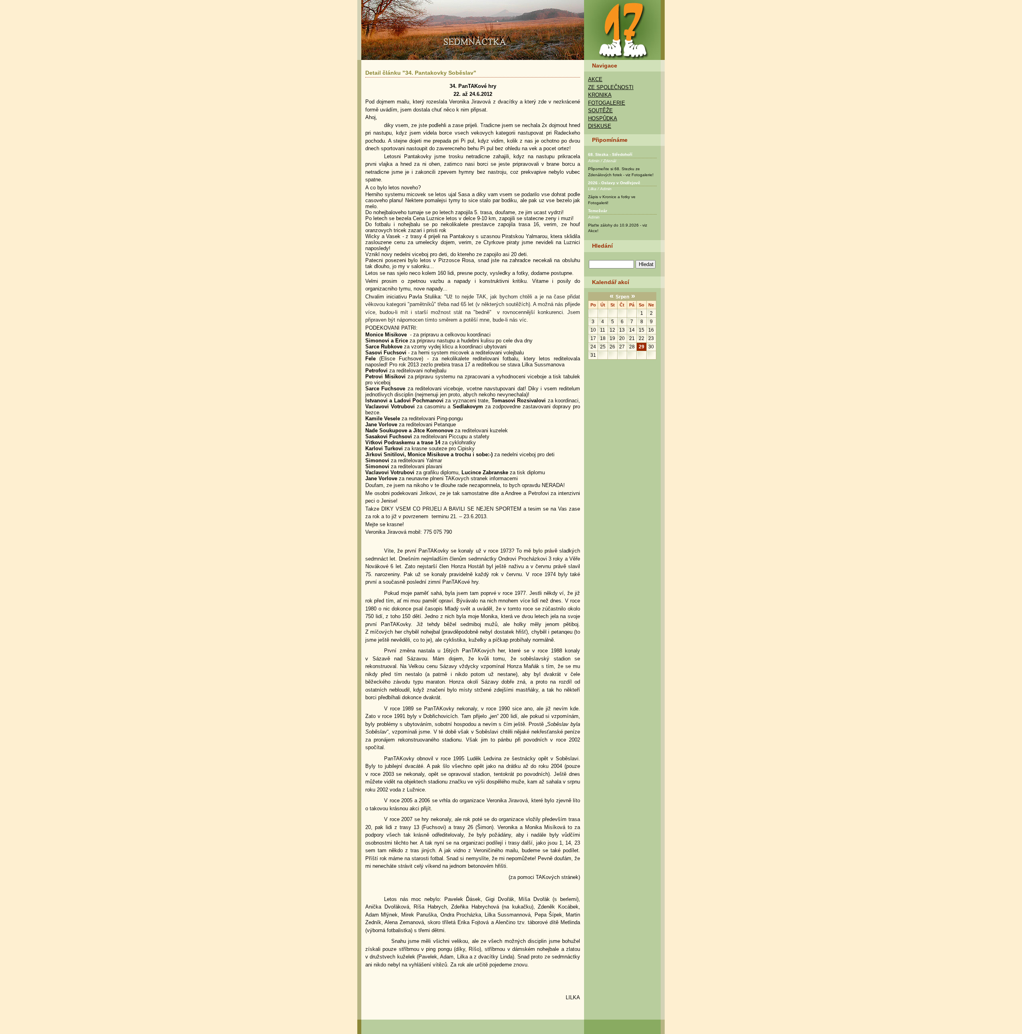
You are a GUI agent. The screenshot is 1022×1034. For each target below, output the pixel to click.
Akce (595, 79)
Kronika (600, 95)
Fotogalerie (606, 103)
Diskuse (599, 126)
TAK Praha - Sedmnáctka (624, 29)
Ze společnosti (611, 87)
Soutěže (600, 110)
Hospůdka (602, 118)
